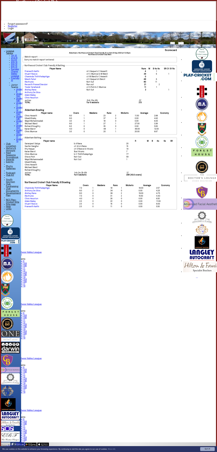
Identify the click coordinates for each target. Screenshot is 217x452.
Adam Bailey (30, 95)
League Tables (10, 52)
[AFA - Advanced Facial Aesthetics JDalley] (10, 372)
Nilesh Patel (30, 79)
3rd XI (14, 60)
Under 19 (20, 444)
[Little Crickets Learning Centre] (202, 148)
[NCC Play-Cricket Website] (10, 243)
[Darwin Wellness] (10, 353)
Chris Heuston (31, 98)
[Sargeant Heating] (202, 248)
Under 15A (21, 279)
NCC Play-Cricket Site (12, 201)
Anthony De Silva (32, 92)
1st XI (14, 56)
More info (111, 449)
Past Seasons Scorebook (12, 155)
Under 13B (21, 275)
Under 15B (21, 282)
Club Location (11, 145)
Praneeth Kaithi (32, 71)
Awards (10, 160)
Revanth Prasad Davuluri (36, 85)
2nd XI (14, 58)
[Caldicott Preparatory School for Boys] (202, 135)
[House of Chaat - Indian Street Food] (202, 173)
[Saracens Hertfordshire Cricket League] (202, 59)
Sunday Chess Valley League (26, 252)
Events (9, 162)
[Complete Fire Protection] (202, 122)
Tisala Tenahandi (32, 87)
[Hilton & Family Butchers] (10, 425)
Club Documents (12, 190)
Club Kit (10, 175)
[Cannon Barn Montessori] (202, 198)
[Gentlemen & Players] (202, 223)
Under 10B (21, 266)
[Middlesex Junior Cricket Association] (202, 72)
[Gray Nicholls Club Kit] (202, 97)
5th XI (14, 65)
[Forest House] (202, 156)
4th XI (14, 62)
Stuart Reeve (31, 74)
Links (8, 209)
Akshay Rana (30, 90)
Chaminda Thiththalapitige (37, 77)
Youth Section (10, 181)
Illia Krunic (29, 82)
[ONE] (10, 336)
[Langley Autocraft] (201, 261)
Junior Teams (14, 86)
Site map (11, 204)
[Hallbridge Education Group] (202, 236)
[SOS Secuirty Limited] (7, 430)
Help (8, 207)
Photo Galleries (11, 167)
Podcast (10, 173)
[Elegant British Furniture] (10, 441)
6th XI (14, 67)
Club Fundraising (12, 185)
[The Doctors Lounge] (10, 341)
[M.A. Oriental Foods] (202, 110)
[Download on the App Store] (43, 445)
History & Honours (11, 149)
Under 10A (21, 263)
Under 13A (21, 273)
